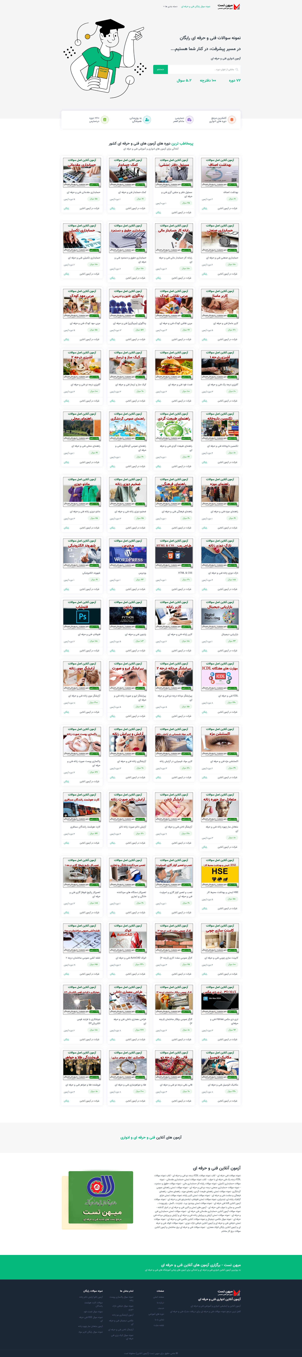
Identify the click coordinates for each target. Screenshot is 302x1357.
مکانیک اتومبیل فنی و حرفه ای (223, 1085)
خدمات (161, 1308)
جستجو (160, 69)
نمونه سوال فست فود (93, 1311)
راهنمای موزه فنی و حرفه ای (224, 511)
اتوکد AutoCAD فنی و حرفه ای (131, 958)
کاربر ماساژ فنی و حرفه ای (225, 323)
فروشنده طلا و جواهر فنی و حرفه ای (83, 1085)
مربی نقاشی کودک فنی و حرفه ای (176, 323)
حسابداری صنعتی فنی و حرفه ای (222, 258)
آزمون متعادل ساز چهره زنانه (90, 1326)
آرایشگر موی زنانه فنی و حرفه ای (84, 696)
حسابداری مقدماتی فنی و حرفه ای (83, 192)
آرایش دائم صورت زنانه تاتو (132, 827)
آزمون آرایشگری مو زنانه (122, 1315)
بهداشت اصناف (230, 192)
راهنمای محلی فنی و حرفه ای (86, 446)
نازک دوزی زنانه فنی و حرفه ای (223, 573)
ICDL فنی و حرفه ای (228, 696)
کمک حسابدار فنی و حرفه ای (132, 192)
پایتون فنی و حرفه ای (135, 634)
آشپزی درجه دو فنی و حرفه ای (85, 384)
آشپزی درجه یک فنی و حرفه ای (223, 384)
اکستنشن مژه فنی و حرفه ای (224, 761)
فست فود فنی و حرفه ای (180, 384)
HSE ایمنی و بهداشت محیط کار (222, 892)
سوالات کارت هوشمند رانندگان (93, 1304)
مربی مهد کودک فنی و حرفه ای (85, 323)
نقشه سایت (159, 1325)
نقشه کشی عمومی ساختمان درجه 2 (83, 958)
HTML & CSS (185, 573)
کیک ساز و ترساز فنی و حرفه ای (130, 384)
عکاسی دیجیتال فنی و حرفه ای (121, 1322)
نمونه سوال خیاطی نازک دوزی (122, 1307)
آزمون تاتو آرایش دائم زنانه (91, 1297)
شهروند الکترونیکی (91, 573)
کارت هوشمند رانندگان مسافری (85, 827)
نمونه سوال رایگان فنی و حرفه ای (195, 6)
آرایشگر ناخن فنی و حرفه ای (178, 827)
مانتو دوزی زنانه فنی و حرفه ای (85, 511)
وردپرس (142, 573)
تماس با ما (159, 1319)
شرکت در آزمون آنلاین (227, 208)
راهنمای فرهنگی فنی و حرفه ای (177, 511)
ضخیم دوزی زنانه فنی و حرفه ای (130, 511)
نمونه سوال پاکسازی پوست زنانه (121, 1298)
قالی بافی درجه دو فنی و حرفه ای (176, 1085)
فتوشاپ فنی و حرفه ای (89, 634)
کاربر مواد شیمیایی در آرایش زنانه (176, 761)
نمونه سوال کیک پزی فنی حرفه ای (122, 1337)
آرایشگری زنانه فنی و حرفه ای (131, 761)
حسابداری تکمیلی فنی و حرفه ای (84, 258)
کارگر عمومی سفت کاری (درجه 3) (176, 958)
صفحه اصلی (158, 1297)
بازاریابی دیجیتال (229, 634)
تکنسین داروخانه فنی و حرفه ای (222, 446)
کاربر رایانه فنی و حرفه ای (180, 634)
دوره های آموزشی (156, 1314)
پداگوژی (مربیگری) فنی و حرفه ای (129, 323)
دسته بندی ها (171, 6)
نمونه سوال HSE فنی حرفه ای (91, 1319)
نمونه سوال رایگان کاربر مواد (90, 1332)
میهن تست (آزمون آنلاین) (147, 1353)
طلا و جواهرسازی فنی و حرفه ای (130, 1085)
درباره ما (160, 1302)
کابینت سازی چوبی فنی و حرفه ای (221, 958)
